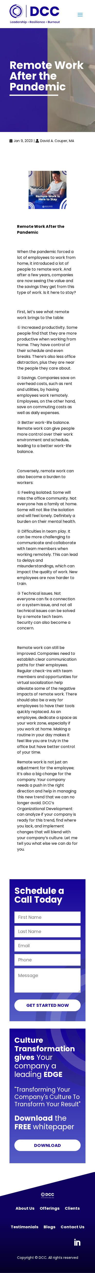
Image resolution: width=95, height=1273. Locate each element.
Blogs (49, 1227)
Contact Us (72, 1227)
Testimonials (24, 1227)
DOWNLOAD (47, 1145)
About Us (25, 1208)
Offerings (49, 1208)
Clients (72, 1208)
